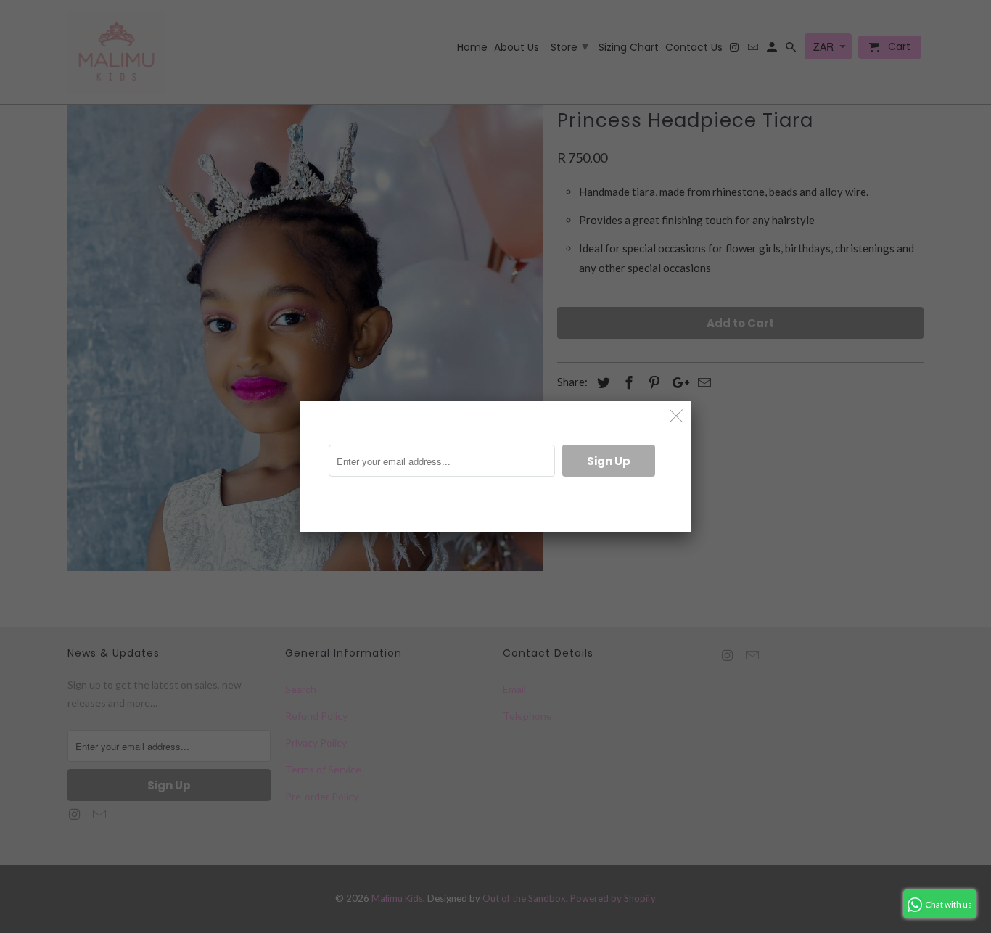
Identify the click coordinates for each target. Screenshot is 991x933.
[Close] (676, 416)
